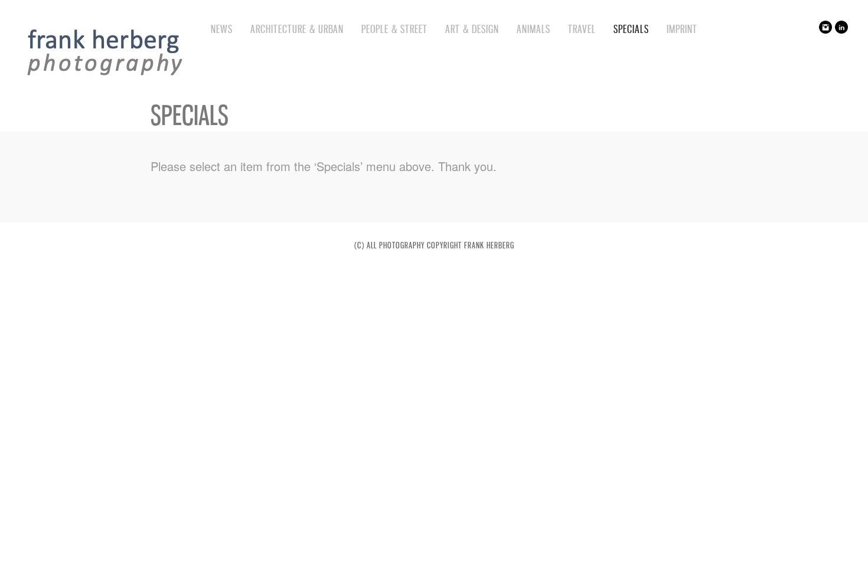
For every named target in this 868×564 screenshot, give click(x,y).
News (222, 28)
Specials (631, 28)
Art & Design (472, 28)
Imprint (682, 28)
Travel (582, 28)
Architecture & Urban (297, 28)
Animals (533, 28)
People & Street (394, 28)
